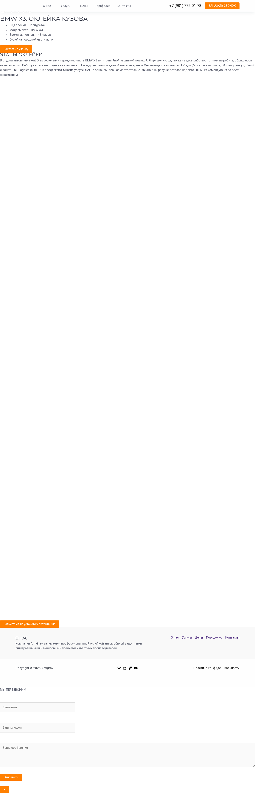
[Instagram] (124, 668)
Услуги (65, 6)
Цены (84, 6)
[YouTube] (136, 668)
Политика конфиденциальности (216, 668)
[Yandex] (130, 668)
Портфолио (102, 6)
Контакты (124, 6)
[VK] (119, 668)
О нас (47, 6)
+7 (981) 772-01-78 (185, 5)
